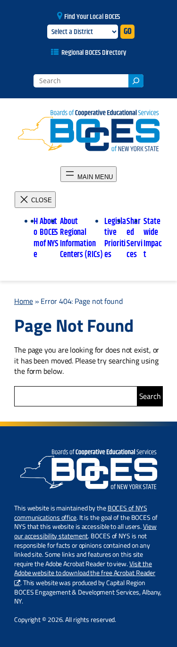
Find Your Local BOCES (92, 17)
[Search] (135, 81)
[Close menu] (35, 199)
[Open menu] (88, 174)
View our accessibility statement (85, 531)
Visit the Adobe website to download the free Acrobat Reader (84, 568)
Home (23, 301)
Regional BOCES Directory (93, 53)
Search (150, 396)
